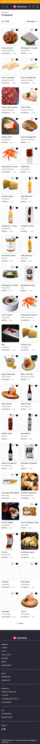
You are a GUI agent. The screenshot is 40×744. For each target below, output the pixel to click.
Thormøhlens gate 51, (10, 699)
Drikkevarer (6, 665)
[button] (32, 21)
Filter (7, 21)
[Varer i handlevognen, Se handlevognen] (37, 6)
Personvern (6, 714)
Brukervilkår (7, 717)
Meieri (4, 662)
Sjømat (5, 648)
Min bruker (6, 677)
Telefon (5, 695)
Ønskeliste (6, 680)
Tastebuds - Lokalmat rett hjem (17, 740)
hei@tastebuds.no (9, 692)
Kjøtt (4, 651)
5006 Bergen (6, 702)
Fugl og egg (6, 655)
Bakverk (5, 658)
